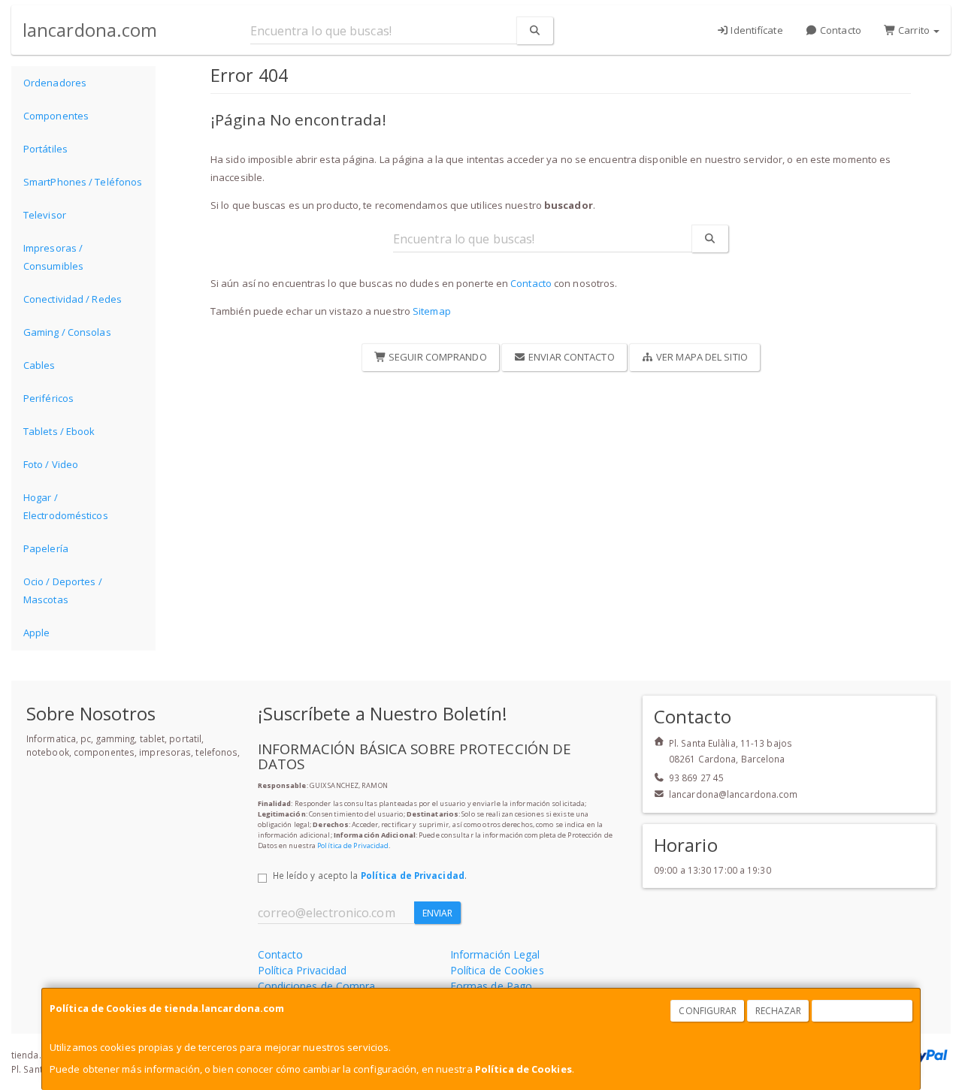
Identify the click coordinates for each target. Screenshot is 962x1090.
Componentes (56, 115)
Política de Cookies (523, 1069)
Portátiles (45, 148)
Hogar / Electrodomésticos (65, 506)
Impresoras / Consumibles (53, 257)
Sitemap (432, 311)
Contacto (839, 30)
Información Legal (495, 954)
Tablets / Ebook (59, 431)
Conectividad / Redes (72, 299)
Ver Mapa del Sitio (701, 357)
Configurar (708, 1010)
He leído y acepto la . (370, 875)
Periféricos (48, 398)
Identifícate (755, 30)
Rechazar (778, 1010)
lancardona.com (90, 29)
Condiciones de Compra (317, 986)
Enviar (437, 913)
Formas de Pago (491, 986)
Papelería (45, 548)
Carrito (914, 30)
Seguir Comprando (436, 357)
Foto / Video (50, 464)
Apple (36, 632)
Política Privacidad (302, 970)
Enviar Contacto (570, 357)
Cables (39, 365)
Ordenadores (54, 82)
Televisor (44, 215)
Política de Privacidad (353, 845)
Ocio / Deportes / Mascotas (62, 590)
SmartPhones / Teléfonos (82, 182)
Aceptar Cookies (863, 1010)
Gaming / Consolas (67, 332)
